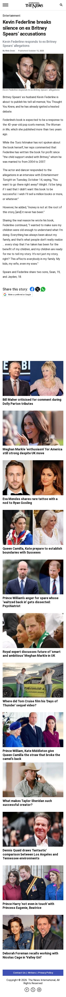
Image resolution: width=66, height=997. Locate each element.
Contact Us (19, 972)
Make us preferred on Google (19, 295)
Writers (32, 972)
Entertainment (11, 15)
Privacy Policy (45, 972)
